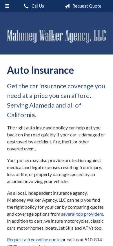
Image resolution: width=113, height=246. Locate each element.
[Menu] (7, 6)
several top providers (82, 214)
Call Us (37, 5)
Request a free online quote (34, 239)
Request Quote (86, 5)
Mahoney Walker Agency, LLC (56, 36)
